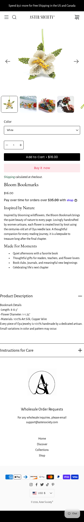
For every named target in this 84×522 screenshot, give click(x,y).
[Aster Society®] (42, 17)
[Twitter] (42, 484)
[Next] (76, 61)
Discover (42, 444)
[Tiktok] (47, 484)
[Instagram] (31, 484)
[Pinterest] (53, 484)
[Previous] (8, 61)
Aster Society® (46, 502)
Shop (42, 455)
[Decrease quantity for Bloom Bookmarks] (7, 145)
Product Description (16, 296)
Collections (42, 449)
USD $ (46, 494)
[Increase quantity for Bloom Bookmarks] (21, 145)
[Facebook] (36, 484)
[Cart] (77, 17)
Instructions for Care (16, 350)
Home (42, 438)
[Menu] (6, 17)
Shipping (9, 177)
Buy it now (42, 168)
